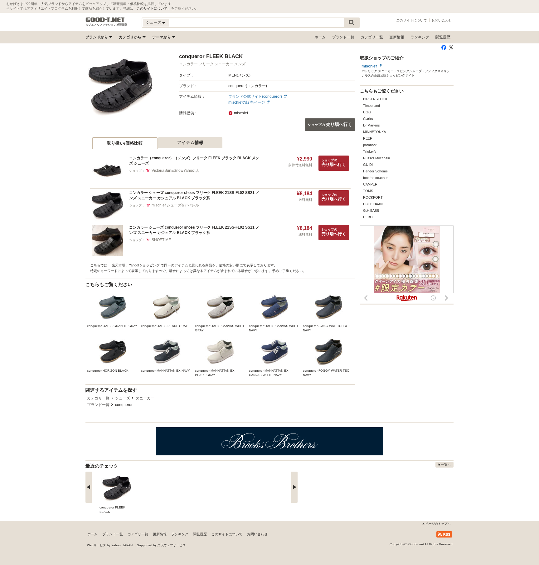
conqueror (124, 405)
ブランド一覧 (343, 37)
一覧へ (445, 464)
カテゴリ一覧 (372, 37)
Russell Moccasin (376, 158)
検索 (351, 22)
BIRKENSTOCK (375, 99)
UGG (367, 112)
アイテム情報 (190, 142)
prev (88, 487)
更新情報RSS (444, 534)
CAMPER (370, 184)
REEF (367, 138)
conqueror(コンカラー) (247, 86)
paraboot (369, 145)
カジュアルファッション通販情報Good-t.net (105, 19)
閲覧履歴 (442, 37)
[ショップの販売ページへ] (120, 88)
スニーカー (145, 398)
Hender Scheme (375, 171)
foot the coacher (375, 178)
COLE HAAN (373, 204)
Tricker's (369, 151)
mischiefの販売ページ (246, 102)
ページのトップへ (437, 523)
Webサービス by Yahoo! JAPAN (110, 545)
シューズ (122, 398)
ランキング (419, 37)
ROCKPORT (373, 197)
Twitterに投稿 (451, 47)
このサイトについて (152, 8)
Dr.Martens (371, 125)
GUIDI (368, 164)
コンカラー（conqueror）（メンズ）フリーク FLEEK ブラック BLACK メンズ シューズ (194, 161)
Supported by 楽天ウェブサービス (161, 545)
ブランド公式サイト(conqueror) (255, 96)
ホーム (320, 37)
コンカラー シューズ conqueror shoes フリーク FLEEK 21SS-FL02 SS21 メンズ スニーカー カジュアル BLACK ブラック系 (194, 195)
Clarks (368, 119)
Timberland (371, 105)
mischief (369, 66)
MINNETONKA (374, 132)
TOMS (368, 191)
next (294, 487)
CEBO (368, 217)
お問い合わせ (441, 20)
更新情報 (396, 37)
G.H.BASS (371, 210)
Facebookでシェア (443, 47)
